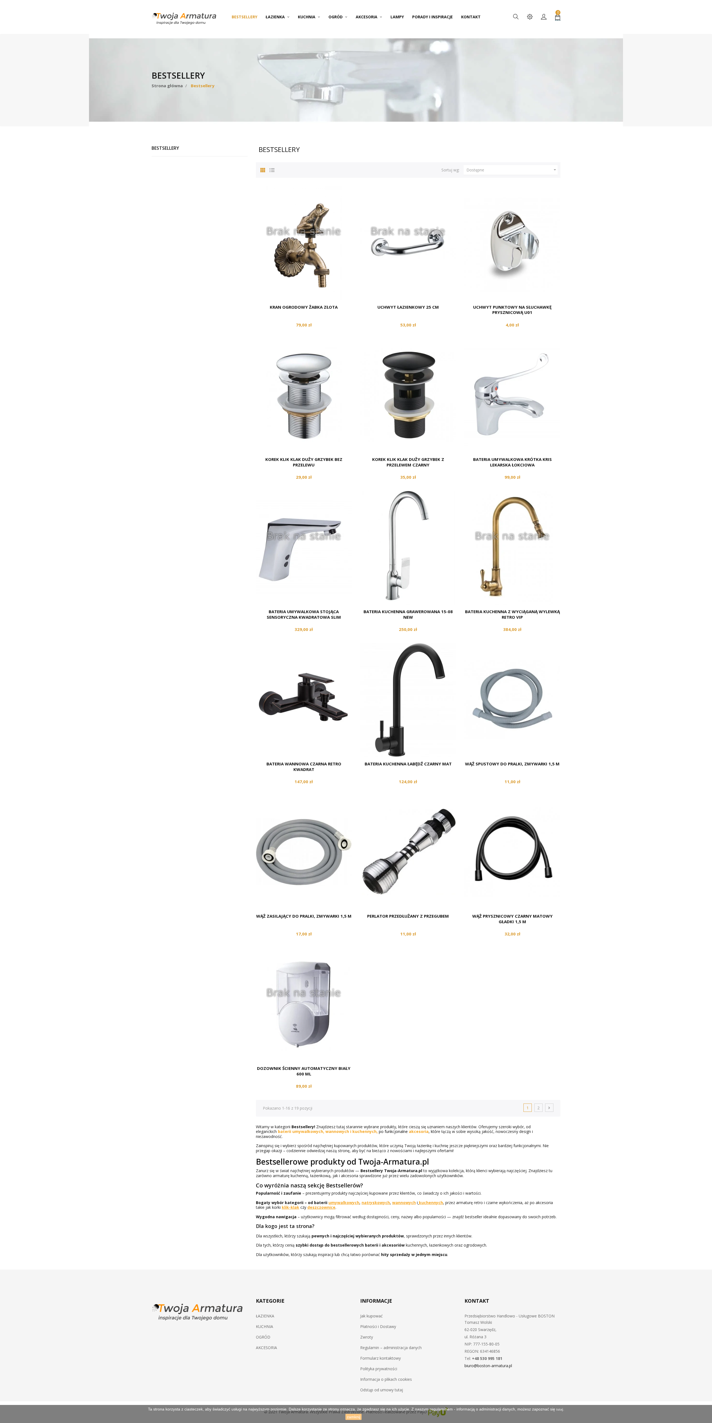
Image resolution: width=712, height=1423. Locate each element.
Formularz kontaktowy (380, 1358)
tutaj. (560, 1409)
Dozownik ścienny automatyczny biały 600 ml (303, 1071)
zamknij (353, 1417)
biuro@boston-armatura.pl (488, 1365)
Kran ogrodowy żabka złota (304, 307)
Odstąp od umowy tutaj (381, 1389)
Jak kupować (371, 1316)
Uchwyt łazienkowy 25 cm (408, 307)
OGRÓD (263, 1337)
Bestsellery (165, 148)
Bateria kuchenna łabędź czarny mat (408, 764)
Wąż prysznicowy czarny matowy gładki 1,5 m (512, 918)
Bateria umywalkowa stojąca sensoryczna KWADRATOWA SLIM (304, 614)
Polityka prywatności (378, 1368)
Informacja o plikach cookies (386, 1379)
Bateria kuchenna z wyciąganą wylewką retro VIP (512, 614)
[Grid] (263, 169)
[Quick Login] (544, 17)
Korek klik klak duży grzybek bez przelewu (303, 462)
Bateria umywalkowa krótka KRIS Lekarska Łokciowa (512, 462)
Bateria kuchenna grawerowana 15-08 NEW (408, 614)
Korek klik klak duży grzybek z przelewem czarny (408, 462)
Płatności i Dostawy (378, 1326)
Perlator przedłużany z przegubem (408, 916)
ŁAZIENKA (265, 1316)
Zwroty (366, 1337)
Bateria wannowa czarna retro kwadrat (303, 766)
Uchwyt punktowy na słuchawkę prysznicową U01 (512, 309)
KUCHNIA (264, 1326)
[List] (272, 169)
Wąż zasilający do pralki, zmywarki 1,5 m (304, 916)
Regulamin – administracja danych (391, 1347)
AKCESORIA (266, 1347)
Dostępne (512, 170)
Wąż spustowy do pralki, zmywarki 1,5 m (512, 764)
